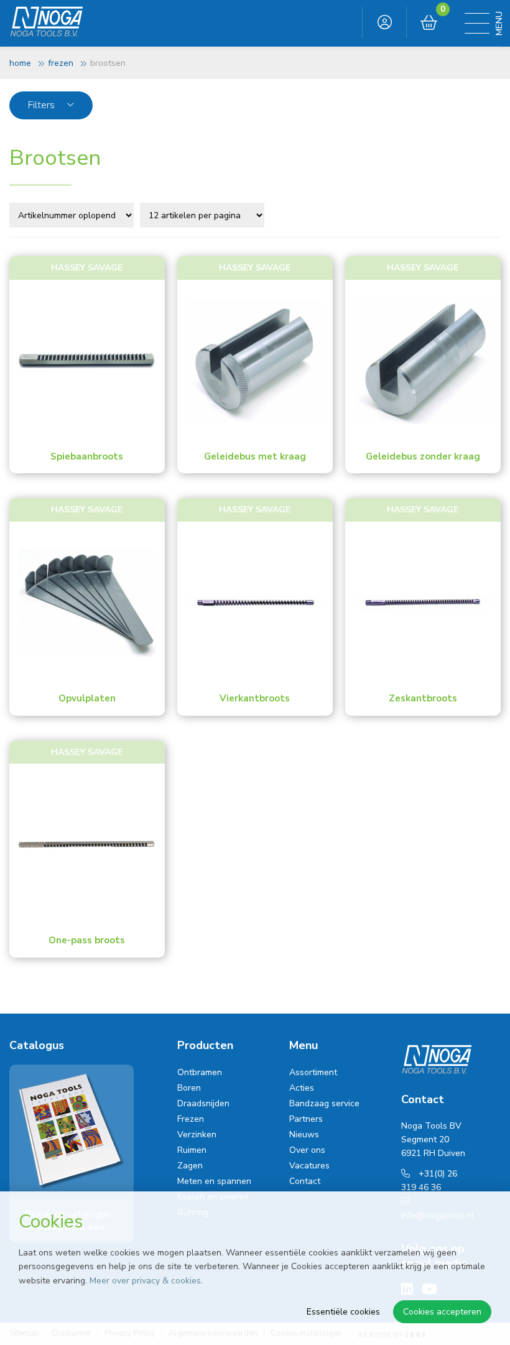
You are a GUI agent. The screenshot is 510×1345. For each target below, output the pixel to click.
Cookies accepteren (442, 1312)
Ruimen (191, 1150)
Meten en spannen (214, 1181)
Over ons (307, 1150)
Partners (306, 1119)
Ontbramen (199, 1072)
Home (20, 63)
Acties (301, 1088)
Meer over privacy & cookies (145, 1281)
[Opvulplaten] (87, 602)
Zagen (190, 1166)
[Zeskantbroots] (423, 602)
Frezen (60, 63)
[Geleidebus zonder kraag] (423, 360)
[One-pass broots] (87, 844)
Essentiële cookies (343, 1312)
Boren (189, 1088)
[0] (428, 23)
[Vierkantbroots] (255, 602)
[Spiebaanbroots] (87, 360)
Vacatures (309, 1166)
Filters (42, 105)
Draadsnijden (203, 1103)
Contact (304, 1181)
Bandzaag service (324, 1103)
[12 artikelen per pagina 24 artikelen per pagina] (203, 214)
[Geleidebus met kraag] (255, 360)
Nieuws (304, 1134)
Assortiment (313, 1072)
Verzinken (196, 1134)
